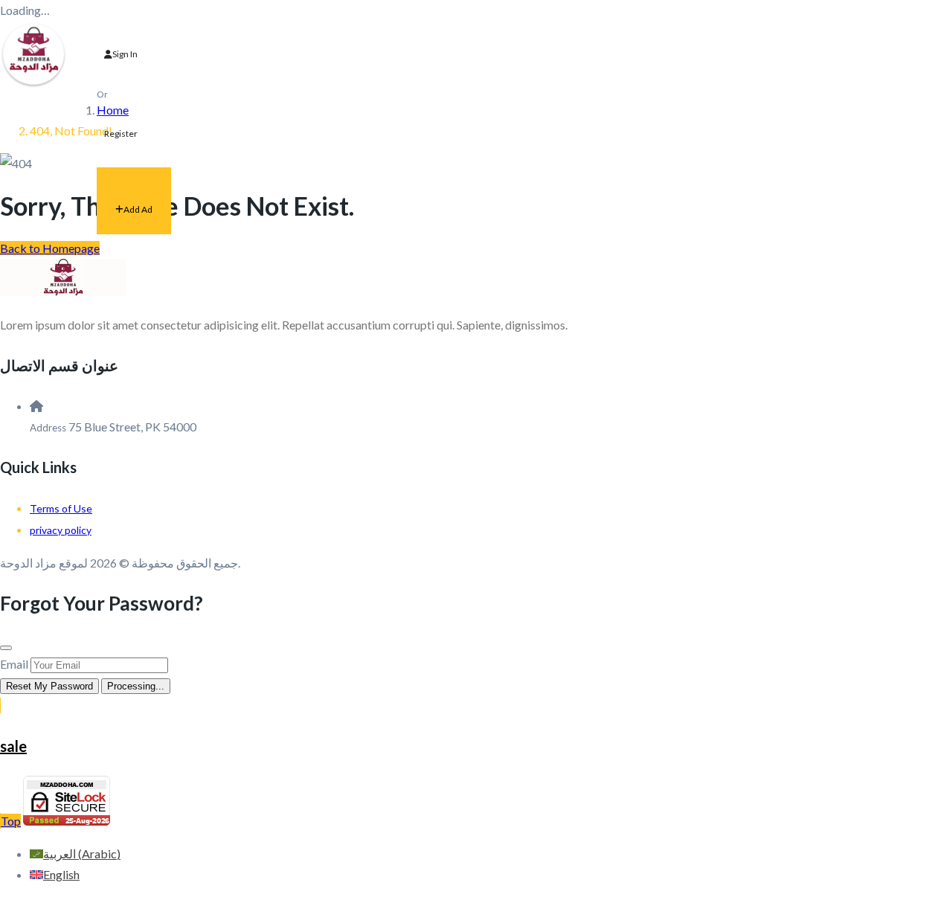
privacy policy (60, 530)
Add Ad (137, 209)
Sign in (125, 54)
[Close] (6, 648)
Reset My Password (49, 686)
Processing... (135, 686)
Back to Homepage (50, 248)
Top (11, 821)
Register (121, 133)
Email (14, 664)
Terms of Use (61, 508)
